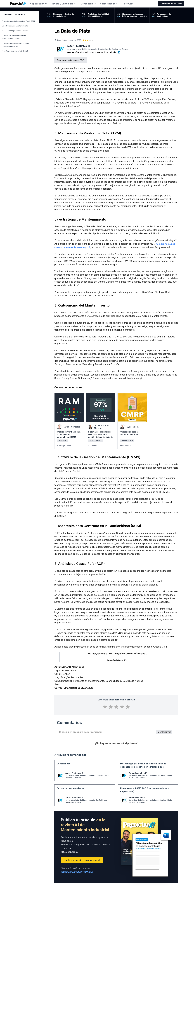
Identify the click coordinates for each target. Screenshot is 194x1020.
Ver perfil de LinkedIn (107, 52)
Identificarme (164, 731)
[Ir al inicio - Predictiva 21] (18, 3)
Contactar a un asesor (171, 4)
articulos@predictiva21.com (80, 52)
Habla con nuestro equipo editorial (82, 860)
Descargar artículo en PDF (70, 60)
